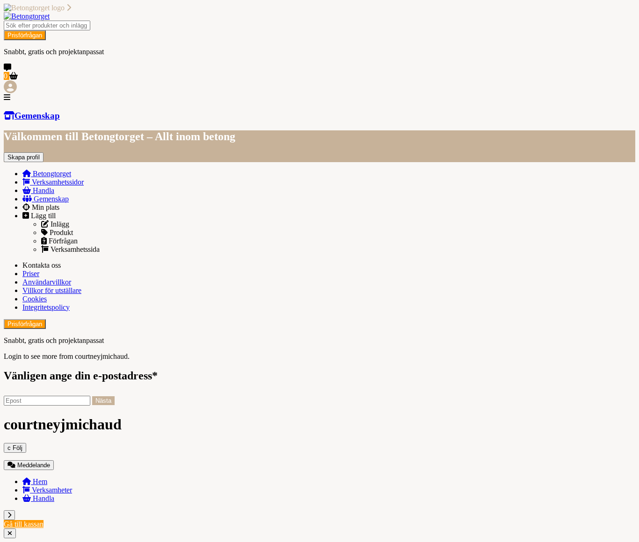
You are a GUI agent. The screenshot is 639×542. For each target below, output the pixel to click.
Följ (14, 447)
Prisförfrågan (24, 35)
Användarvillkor (46, 282)
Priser (30, 274)
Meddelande (32, 465)
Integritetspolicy (46, 307)
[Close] (10, 533)
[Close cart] (9, 515)
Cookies (34, 299)
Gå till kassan (24, 524)
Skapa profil (23, 157)
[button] (319, 97)
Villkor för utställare (51, 290)
